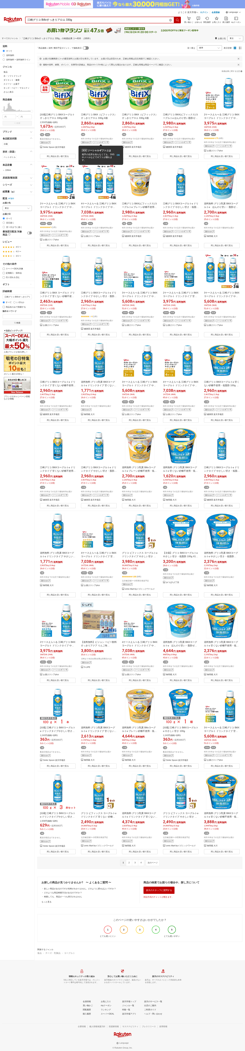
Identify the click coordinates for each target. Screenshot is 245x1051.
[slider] (3, 111)
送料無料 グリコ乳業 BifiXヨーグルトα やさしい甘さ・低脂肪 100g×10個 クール (221, 556)
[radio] (4, 51)
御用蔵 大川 (212, 236)
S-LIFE (87, 667)
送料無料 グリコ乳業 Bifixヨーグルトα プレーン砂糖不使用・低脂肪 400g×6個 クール (139, 471)
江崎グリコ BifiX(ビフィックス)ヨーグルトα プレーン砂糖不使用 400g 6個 (139, 207)
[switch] (29, 233)
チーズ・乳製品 (52, 953)
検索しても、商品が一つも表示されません (63, 897)
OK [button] (118, 155)
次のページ (153, 863)
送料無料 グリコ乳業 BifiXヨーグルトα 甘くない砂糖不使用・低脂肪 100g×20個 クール (221, 817)
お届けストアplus (215, 151)
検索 (18, 123)
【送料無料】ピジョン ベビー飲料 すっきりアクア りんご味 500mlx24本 (99, 645)
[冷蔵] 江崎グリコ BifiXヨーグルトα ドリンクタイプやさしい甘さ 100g (57, 731)
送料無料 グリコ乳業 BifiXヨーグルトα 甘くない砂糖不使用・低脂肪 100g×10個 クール (221, 645)
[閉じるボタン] (238, 58)
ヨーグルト (69, 953)
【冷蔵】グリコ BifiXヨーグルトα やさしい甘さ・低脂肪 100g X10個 (181, 556)
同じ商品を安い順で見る (58, 156)
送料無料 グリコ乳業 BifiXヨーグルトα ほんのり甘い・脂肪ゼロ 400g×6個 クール (221, 207)
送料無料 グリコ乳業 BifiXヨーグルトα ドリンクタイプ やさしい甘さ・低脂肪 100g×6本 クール (57, 556)
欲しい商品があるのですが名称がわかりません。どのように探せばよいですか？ (80, 889)
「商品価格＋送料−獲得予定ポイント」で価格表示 (59, 48)
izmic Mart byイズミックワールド (140, 589)
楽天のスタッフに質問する (159, 890)
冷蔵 (6, 144)
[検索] (177, 20)
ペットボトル (10, 157)
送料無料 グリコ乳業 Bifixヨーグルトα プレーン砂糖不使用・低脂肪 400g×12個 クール (139, 731)
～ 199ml (7, 170)
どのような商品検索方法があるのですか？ (63, 893)
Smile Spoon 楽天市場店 (54, 147)
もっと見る (47, 902)
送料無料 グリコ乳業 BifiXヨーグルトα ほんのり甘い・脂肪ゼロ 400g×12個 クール (180, 645)
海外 (12, 198)
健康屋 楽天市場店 (133, 147)
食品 (39, 953)
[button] (233, 13)
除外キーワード (10, 311)
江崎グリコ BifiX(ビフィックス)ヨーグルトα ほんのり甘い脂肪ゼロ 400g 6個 (180, 118)
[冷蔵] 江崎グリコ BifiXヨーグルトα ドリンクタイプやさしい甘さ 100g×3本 (57, 817)
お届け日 (7, 214)
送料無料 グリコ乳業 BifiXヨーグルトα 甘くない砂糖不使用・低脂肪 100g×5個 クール (180, 471)
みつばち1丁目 (172, 582)
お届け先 (7, 203)
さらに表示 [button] (9, 92)
